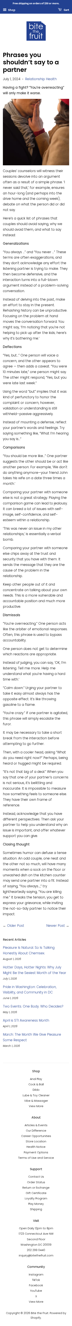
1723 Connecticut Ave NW (36, 1234)
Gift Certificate (36, 1193)
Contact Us (36, 1177)
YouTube (36, 1291)
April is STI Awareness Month (26, 1020)
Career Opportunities (36, 1136)
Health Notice (36, 1147)
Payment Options (36, 1152)
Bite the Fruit (39, 1313)
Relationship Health (41, 79)
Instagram (36, 1274)
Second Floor (36, 1239)
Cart (66, 10)
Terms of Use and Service (36, 1158)
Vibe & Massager (36, 1101)
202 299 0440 (36, 1250)
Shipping (36, 1209)
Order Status (36, 1182)
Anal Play (36, 1079)
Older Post (15, 925)
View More (36, 1106)
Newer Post (55, 925)
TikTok (36, 1280)
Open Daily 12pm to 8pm (36, 1228)
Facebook (36, 1285)
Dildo (36, 1090)
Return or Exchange (36, 1188)
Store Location (36, 1141)
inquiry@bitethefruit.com (36, 1255)
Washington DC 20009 (36, 1245)
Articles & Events (36, 1125)
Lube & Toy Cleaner (36, 1095)
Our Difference (36, 1131)
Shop (11, 10)
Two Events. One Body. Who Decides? (33, 1006)
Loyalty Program (36, 1198)
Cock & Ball (36, 1084)
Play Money (36, 1204)
